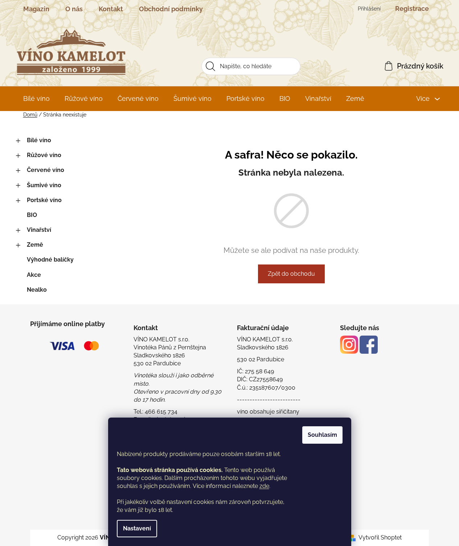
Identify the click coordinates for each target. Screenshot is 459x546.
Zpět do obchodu (291, 273)
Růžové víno (44, 155)
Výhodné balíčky (50, 259)
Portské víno (44, 200)
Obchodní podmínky (171, 9)
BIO (32, 215)
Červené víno (45, 170)
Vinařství (39, 229)
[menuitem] (36, 98)
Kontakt (111, 9)
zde (264, 486)
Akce (34, 274)
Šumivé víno (44, 185)
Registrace (412, 8)
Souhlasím (322, 434)
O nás (74, 9)
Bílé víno (39, 140)
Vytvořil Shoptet (380, 537)
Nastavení (137, 528)
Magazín (36, 9)
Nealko (37, 289)
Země (35, 244)
